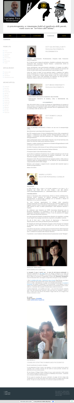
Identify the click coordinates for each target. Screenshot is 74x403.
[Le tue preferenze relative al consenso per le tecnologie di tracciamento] (72, 401)
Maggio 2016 (6, 95)
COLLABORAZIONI (50, 35)
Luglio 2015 (6, 105)
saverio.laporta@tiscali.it (36, 191)
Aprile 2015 (6, 109)
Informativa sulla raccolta (26, 401)
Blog (5, 59)
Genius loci (6, 73)
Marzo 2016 (6, 96)
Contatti (5, 62)
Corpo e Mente (7, 54)
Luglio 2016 (6, 93)
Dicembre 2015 (7, 102)
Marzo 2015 (6, 110)
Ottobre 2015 (6, 103)
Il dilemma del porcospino (9, 77)
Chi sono (5, 50)
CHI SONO (23, 35)
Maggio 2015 (6, 107)
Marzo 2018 (6, 88)
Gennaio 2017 (6, 90)
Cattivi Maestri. (7, 75)
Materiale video (7, 61)
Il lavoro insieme (7, 57)
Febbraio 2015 (6, 112)
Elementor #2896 (7, 72)
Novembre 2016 (7, 91)
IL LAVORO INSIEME (37, 35)
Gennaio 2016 (6, 100)
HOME (10, 35)
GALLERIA (64, 35)
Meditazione (6, 55)
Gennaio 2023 (6, 86)
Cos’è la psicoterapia (8, 52)
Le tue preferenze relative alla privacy (42, 401)
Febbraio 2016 (6, 98)
